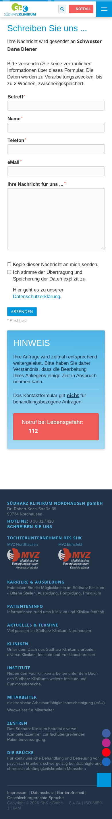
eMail (14, 162)
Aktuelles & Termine (33, 625)
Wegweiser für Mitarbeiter (30, 710)
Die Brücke (21, 752)
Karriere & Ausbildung (36, 582)
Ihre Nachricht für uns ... (36, 184)
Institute (19, 667)
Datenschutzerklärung (36, 296)
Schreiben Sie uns (30, 526)
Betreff (16, 96)
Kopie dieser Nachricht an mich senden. (56, 264)
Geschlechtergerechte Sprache (35, 797)
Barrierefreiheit (70, 792)
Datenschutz (42, 792)
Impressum (17, 792)
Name (14, 118)
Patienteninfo (26, 606)
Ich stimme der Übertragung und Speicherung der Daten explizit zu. (50, 275)
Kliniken (18, 643)
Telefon (16, 140)
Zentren (18, 723)
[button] (62, 9)
